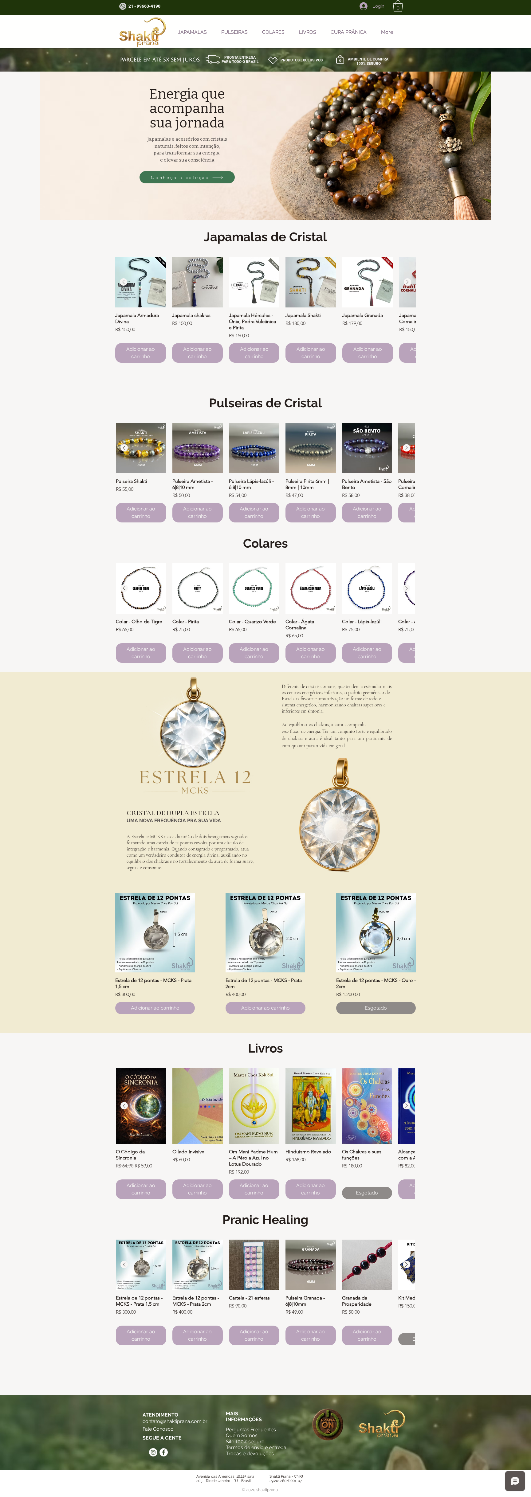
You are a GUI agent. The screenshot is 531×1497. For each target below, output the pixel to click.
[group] (265, 309)
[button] (398, 6)
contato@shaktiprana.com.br (175, 1421)
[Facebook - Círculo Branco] (163, 1452)
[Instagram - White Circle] (153, 1452)
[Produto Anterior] (123, 282)
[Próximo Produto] (407, 282)
